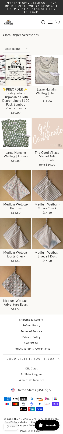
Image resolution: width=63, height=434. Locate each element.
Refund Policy (31, 325)
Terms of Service (31, 331)
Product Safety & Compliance (31, 348)
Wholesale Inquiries (31, 379)
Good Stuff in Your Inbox (31, 358)
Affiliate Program (31, 374)
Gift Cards (31, 368)
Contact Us (31, 342)
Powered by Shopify (31, 431)
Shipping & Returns (31, 319)
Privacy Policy (31, 337)
